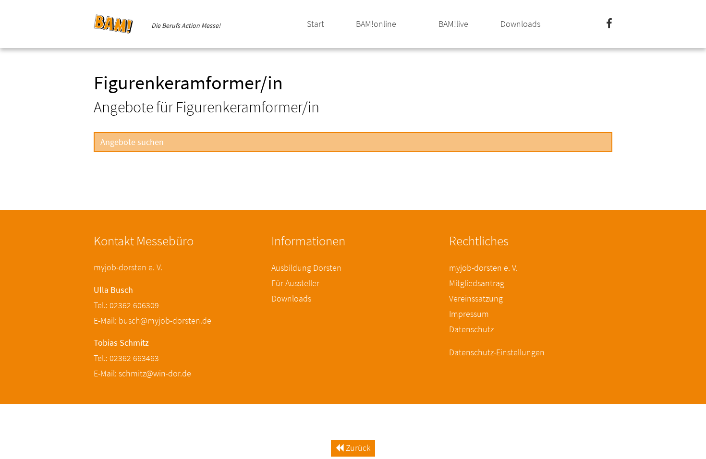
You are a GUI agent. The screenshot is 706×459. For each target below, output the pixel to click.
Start (315, 23)
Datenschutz (471, 329)
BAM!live (453, 23)
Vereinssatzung (476, 298)
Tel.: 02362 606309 (126, 305)
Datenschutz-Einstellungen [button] (497, 352)
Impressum (469, 313)
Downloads (520, 23)
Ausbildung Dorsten (306, 267)
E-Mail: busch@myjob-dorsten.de (152, 320)
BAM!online (376, 23)
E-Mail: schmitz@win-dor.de (142, 373)
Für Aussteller (295, 283)
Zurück (357, 447)
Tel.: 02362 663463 (126, 357)
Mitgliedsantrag (476, 283)
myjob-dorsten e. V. (483, 267)
